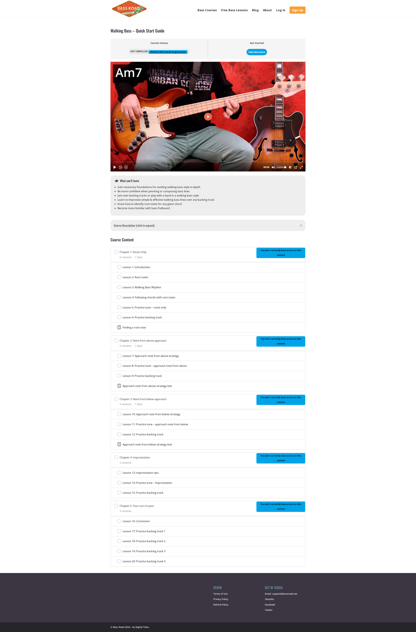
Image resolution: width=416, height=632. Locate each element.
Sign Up (297, 10)
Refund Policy (220, 604)
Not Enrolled (140, 51)
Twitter (269, 610)
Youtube (269, 599)
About (267, 10)
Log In (280, 10)
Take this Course (256, 52)
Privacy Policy (220, 599)
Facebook (270, 604)
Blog (255, 10)
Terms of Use (220, 593)
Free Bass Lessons (234, 10)
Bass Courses (207, 10)
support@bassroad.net (284, 593)
